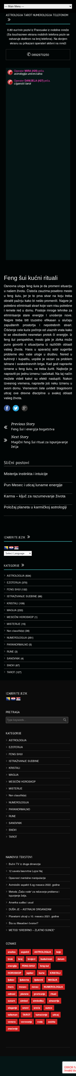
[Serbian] (16, 548)
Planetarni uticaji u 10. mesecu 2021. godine (34, 916)
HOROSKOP (14, 973)
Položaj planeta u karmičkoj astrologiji (35, 507)
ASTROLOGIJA (16, 575)
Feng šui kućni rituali (31, 278)
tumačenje (41, 1014)
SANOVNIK (13, 658)
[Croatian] (11, 548)
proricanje (39, 994)
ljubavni (38, 979)
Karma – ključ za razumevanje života (34, 496)
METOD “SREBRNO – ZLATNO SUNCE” (32, 930)
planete (24, 994)
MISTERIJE (13, 624)
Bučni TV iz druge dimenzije (25, 864)
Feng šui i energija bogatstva (32, 429)
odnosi (11, 994)
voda (40, 1021)
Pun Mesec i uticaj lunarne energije (33, 485)
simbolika (38, 1000)
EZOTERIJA (14, 582)
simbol (24, 1000)
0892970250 (38, 54)
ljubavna (24, 979)
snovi (25, 1008)
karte (42, 973)
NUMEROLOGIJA (17, 637)
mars (11, 987)
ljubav (11, 979)
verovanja (26, 1021)
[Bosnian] (6, 548)
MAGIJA (12, 610)
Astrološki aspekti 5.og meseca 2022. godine (34, 885)
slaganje (12, 1008)
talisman (12, 1014)
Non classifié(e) (15, 631)
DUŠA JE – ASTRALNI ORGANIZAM (30, 909)
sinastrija (54, 1000)
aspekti (25, 952)
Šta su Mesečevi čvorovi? (23, 923)
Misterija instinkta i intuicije (26, 474)
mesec (23, 987)
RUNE (10, 651)
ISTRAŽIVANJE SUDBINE (22, 596)
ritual (53, 994)
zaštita (51, 1021)
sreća (37, 1008)
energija (12, 966)
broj (20, 959)
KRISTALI (12, 603)
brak (10, 959)
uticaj (56, 1014)
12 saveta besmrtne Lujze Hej (25, 871)
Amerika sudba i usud (21, 902)
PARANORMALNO (17, 644)
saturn (11, 1000)
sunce (48, 1008)
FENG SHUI (14, 589)
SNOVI (11, 665)
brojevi (31, 959)
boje (58, 952)
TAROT (11, 672)
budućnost (46, 959)
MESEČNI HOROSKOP (20, 617)
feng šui (44, 966)
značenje (13, 1028)
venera (12, 1021)
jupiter (30, 973)
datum (61, 959)
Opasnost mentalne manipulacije (27, 878)
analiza (12, 952)
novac (35, 987)
